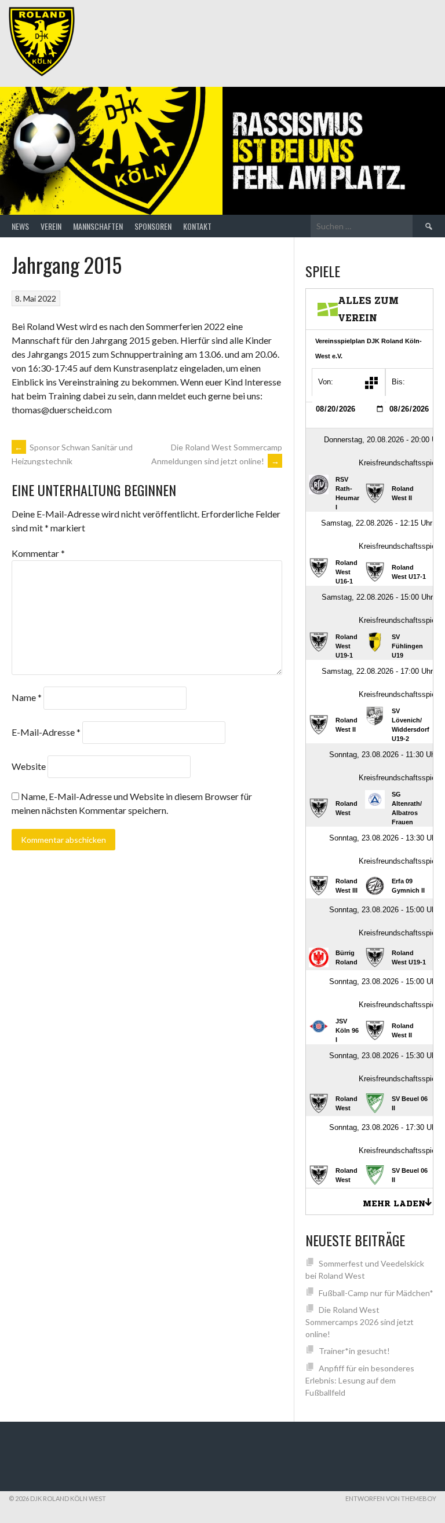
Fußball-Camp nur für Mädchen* (376, 1293)
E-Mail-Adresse (46, 731)
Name (27, 697)
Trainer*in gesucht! (354, 1351)
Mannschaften (98, 226)
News (20, 226)
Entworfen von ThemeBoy (390, 1498)
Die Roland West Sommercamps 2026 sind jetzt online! (359, 1322)
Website (29, 766)
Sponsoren (153, 226)
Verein (51, 226)
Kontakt (197, 226)
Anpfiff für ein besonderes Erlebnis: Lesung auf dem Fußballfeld (359, 1380)
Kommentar (38, 553)
